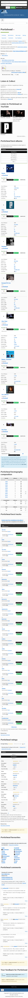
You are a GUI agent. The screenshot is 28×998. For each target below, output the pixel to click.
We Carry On (4, 599)
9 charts (15, 337)
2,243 (15, 306)
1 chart (15, 375)
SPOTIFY (16, 179)
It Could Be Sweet (5, 718)
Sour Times (4, 429)
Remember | (20, 7)
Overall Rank (13, 152)
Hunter (3, 668)
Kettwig (3, 852)
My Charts (24, 464)
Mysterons (4, 569)
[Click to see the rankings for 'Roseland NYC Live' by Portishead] (10, 278)
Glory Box (4, 529)
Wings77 (16, 856)
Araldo (3, 848)
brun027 (3, 862)
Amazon (18, 89)
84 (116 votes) (10, 643)
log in (6, 829)
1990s (6, 491)
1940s (6, 483)
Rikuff (15, 862)
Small (3, 698)
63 (14, 194)
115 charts (16, 299)
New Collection (5, 394)
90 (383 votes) (10, 544)
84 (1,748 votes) (17, 196)
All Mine (3, 648)
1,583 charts (16, 187)
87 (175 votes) (10, 584)
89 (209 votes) (10, 564)
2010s (6, 495)
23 (15, 271)
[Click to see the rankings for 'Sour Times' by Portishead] (10, 424)
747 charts (16, 224)
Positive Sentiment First (7, 877)
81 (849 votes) (17, 233)
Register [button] (13, 7)
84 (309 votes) (10, 663)
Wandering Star (5, 609)
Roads (3, 539)
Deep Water (4, 708)
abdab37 (15, 946)
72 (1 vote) (16, 416)
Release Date (13, 159)
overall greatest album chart (18, 42)
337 (16, 777)
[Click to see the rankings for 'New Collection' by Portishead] (10, 389)
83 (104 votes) (10, 693)
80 (22, 453)
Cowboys (3, 638)
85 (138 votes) (10, 633)
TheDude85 (17, 852)
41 (15, 234)
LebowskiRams (18, 851)
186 (14, 266)
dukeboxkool (15, 785)
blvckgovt (17, 854)
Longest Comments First (7, 879)
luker (16, 861)
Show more (14, 727)
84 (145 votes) (10, 673)
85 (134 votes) (10, 623)
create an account (13, 829)
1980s (6, 490)
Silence (3, 589)
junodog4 (16, 919)
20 (15, 808)
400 (14, 340)
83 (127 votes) (10, 683)
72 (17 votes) (16, 346)
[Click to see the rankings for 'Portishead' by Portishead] (10, 241)
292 (14, 231)
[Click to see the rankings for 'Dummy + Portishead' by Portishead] (10, 354)
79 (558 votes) (17, 269)
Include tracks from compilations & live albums (12, 520)
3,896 (15, 342)
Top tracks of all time (5, 735)
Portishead (5, 175)
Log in (3, 979)
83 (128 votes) (10, 703)
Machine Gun (4, 579)
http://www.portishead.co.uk (19, 51)
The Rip (3, 559)
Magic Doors (4, 619)
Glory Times (4, 321)
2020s (6, 497)
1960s (6, 486)
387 (14, 304)
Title (13, 161)
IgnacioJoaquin (6, 856)
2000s (6, 493)
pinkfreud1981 (5, 888)
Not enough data (17, 381)
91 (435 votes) (10, 534)
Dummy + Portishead (6, 359)
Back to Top (14, 986)
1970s (6, 488)
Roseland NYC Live (6, 283)
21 (14, 264)
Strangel (5, 857)
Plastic (3, 678)
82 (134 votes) (10, 713)
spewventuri (17, 857)
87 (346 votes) (10, 574)
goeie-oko (17, 859)
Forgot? (25, 7)
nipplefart (4, 859)
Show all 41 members (13, 845)
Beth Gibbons (5, 55)
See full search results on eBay (18, 72)
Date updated (13, 756)
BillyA (14, 806)
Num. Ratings (13, 157)
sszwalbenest (18, 849)
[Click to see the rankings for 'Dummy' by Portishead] (10, 168)
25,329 (15, 344)
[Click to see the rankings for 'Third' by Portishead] (10, 204)
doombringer (16, 795)
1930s (6, 481)
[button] (2, 20)
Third (3, 210)
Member (13, 758)
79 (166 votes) (17, 307)
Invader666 (15, 775)
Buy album (3, 178)
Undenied (3, 688)
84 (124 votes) (10, 653)
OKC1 (4, 861)
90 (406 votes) (10, 554)
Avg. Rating (13, 155)
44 (14, 302)
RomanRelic (4, 854)
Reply (26, 901)
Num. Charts (13, 153)
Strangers (4, 658)
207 (16, 797)
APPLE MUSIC (10, 179)
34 (15, 766)
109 (16, 198)
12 (14, 193)
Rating (13, 754)
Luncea (3, 851)
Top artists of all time (5, 825)
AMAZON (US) (22, 179)
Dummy (20, 41)
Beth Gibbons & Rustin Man (8, 60)
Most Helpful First (6, 874)
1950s (6, 485)
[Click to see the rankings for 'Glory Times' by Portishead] (10, 316)
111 (16, 787)
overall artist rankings (22, 47)
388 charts (16, 261)
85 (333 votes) (10, 613)
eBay (19, 92)
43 (14, 229)
